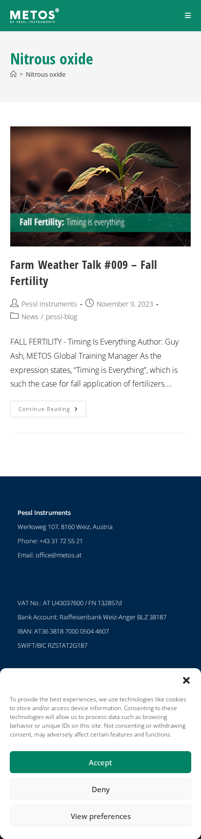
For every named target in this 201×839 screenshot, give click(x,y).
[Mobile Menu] (188, 15)
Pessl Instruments (49, 303)
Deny (101, 789)
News (30, 316)
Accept (100, 762)
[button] (186, 680)
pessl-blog (61, 316)
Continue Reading (52, 406)
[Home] (13, 74)
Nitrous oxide (45, 74)
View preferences (101, 816)
